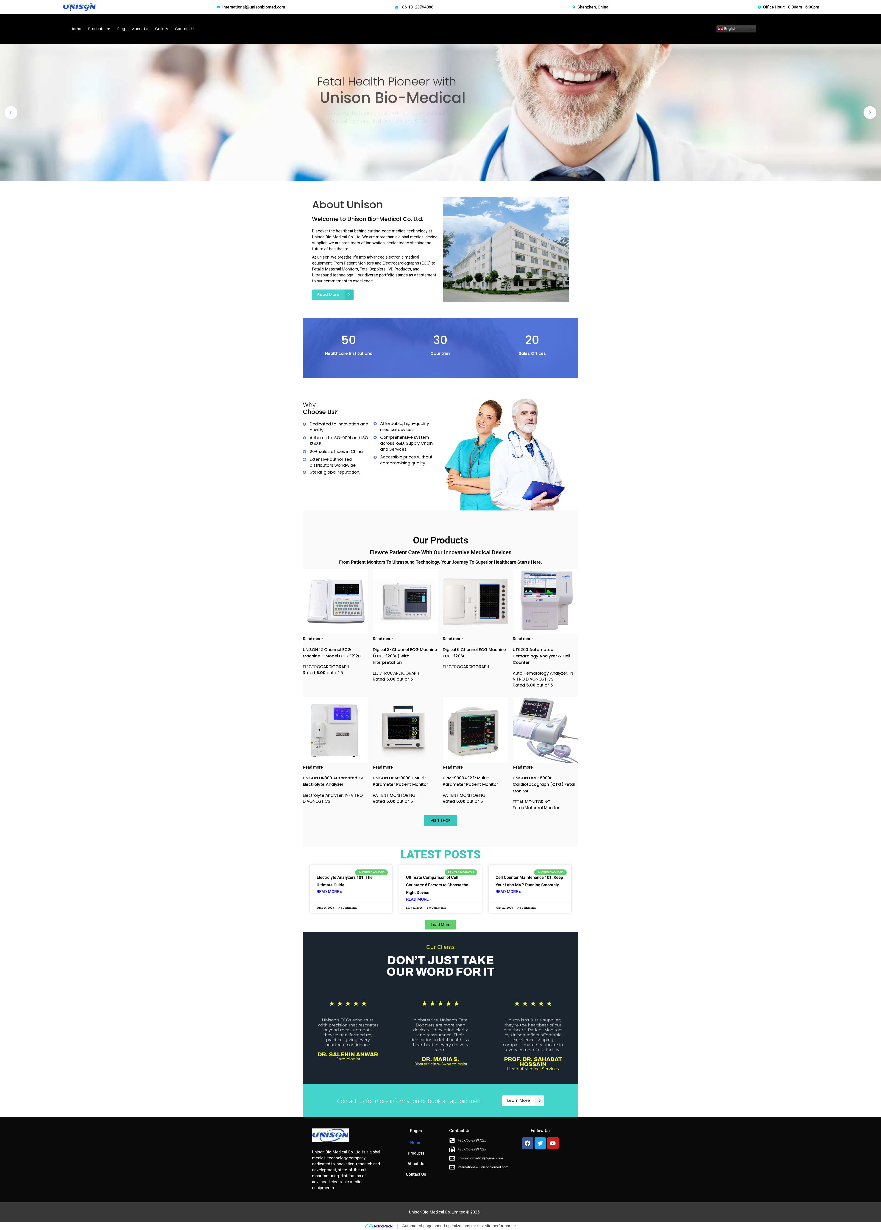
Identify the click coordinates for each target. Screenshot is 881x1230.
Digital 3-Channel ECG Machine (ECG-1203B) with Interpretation (405, 656)
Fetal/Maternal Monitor (536, 808)
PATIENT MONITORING (394, 795)
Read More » (329, 891)
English (729, 28)
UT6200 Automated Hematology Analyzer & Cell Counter (541, 656)
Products (96, 28)
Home (75, 28)
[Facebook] (527, 1143)
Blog (121, 28)
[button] (440, 924)
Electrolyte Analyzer (323, 795)
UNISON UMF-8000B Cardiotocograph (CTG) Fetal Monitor (544, 784)
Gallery (161, 28)
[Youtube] (553, 1143)
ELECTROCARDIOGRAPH (326, 667)
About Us (140, 28)
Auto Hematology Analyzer (540, 673)
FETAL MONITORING (532, 802)
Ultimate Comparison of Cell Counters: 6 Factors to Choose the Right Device (437, 885)
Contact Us (185, 28)
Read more (313, 638)
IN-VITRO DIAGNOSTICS (544, 676)
